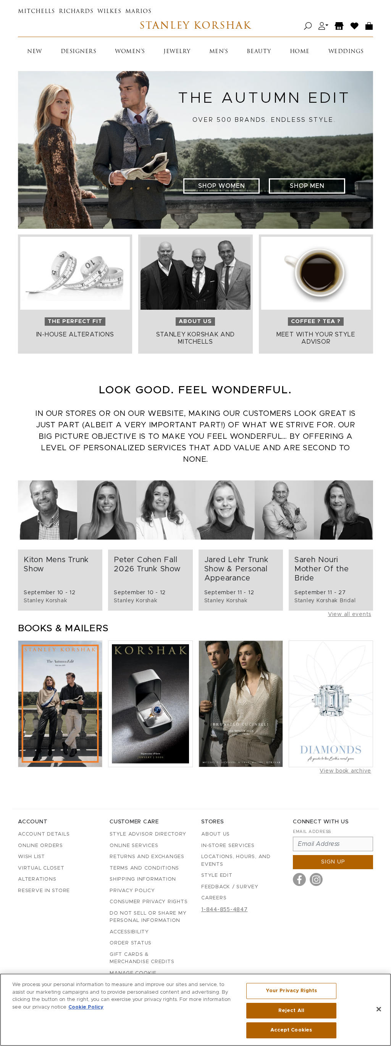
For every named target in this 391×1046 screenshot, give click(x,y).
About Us (215, 834)
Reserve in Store (44, 890)
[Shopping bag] (369, 26)
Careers (213, 898)
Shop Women (221, 186)
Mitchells (36, 12)
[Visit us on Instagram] (316, 879)
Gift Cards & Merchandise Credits (142, 958)
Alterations (37, 879)
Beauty (259, 52)
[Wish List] (354, 26)
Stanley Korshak (195, 26)
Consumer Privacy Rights (148, 901)
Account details (43, 834)
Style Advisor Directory (148, 834)
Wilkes (109, 12)
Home (300, 52)
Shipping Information (143, 879)
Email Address (312, 831)
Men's (218, 52)
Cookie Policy (85, 1007)
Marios (138, 12)
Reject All (291, 1010)
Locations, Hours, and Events (236, 860)
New (34, 52)
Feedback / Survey (230, 886)
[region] (195, 1009)
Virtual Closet (41, 868)
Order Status (131, 943)
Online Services (134, 845)
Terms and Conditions (144, 868)
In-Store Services (228, 845)
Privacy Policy (132, 890)
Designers (79, 52)
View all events (349, 614)
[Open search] (308, 26)
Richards (76, 12)
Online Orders (40, 845)
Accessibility (129, 932)
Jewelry (177, 52)
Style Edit (217, 875)
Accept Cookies (291, 1030)
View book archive (345, 771)
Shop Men (307, 186)
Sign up (333, 862)
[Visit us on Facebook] (299, 879)
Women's (130, 52)
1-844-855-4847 (224, 909)
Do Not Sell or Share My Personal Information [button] (148, 917)
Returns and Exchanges (147, 856)
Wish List (31, 856)
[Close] (378, 1009)
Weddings (346, 52)
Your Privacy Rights (291, 990)
